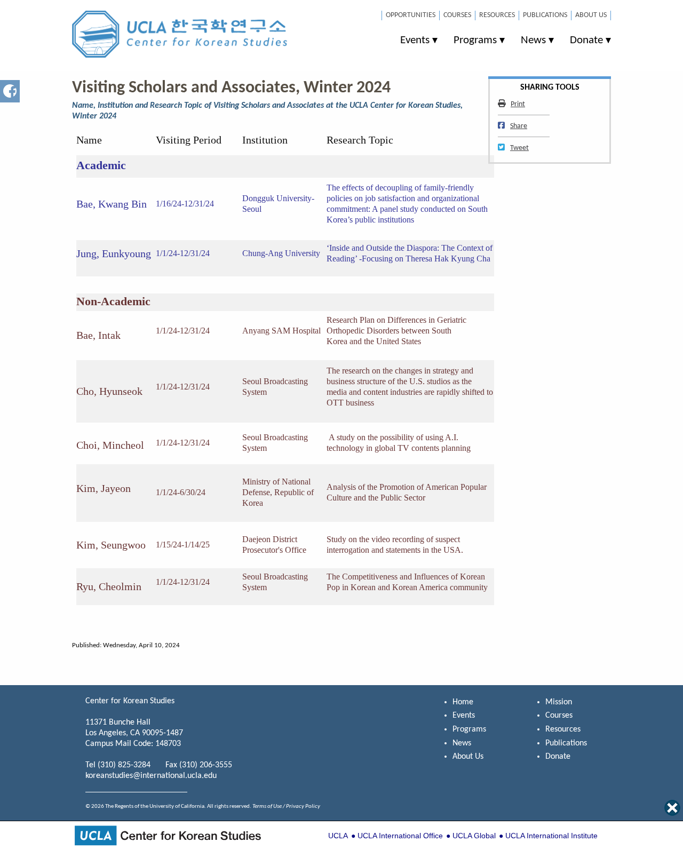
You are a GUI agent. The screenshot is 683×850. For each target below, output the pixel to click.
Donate (586, 40)
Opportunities (410, 15)
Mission (558, 702)
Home (462, 702)
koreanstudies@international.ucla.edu (151, 776)
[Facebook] (10, 90)
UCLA (338, 835)
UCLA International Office (400, 835)
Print (517, 104)
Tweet (519, 148)
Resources (497, 15)
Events (415, 40)
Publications (545, 15)
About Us (591, 15)
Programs (475, 40)
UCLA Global (474, 835)
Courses (457, 15)
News (533, 40)
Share (518, 126)
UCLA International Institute (551, 835)
